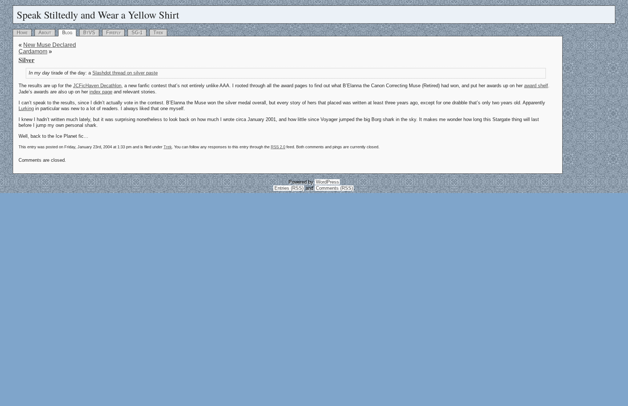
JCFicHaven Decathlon (97, 85)
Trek (158, 32)
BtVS (89, 32)
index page (100, 92)
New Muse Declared (49, 45)
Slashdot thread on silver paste (125, 73)
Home (22, 32)
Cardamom (33, 51)
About (45, 32)
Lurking (26, 108)
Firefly (113, 32)
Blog (67, 32)
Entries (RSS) (288, 188)
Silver (27, 59)
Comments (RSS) (334, 188)
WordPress (327, 182)
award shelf (536, 85)
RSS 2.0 (278, 147)
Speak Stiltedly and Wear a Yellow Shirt (98, 14)
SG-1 (137, 32)
